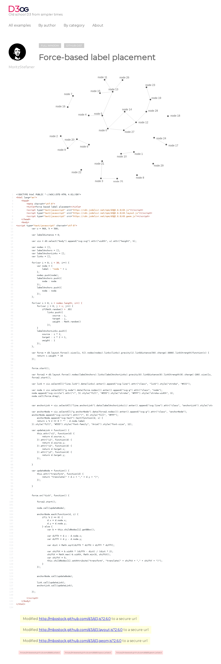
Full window (50, 45)
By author (47, 25)
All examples (20, 25)
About (97, 25)
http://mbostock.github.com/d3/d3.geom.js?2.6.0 (80, 641)
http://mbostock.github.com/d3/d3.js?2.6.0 (75, 619)
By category (74, 25)
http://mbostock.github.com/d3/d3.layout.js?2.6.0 (81, 630)
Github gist (74, 45)
